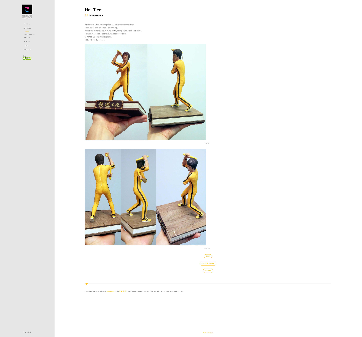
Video (27, 41)
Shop (27, 45)
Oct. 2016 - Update (208, 263)
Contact (27, 49)
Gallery (27, 28)
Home (27, 24)
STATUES (208, 271)
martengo (110, 291)
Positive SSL (208, 332)
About (27, 38)
